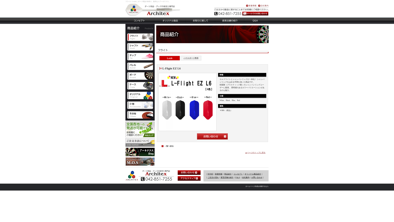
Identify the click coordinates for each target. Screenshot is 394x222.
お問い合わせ (256, 177)
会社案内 (245, 177)
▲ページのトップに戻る (255, 153)
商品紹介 (228, 174)
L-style (169, 58)
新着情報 (218, 174)
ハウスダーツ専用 (191, 58)
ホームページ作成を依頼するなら (257, 186)
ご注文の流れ (213, 177)
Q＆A (237, 177)
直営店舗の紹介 (227, 177)
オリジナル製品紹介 (253, 174)
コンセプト (238, 174)
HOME (210, 174)
